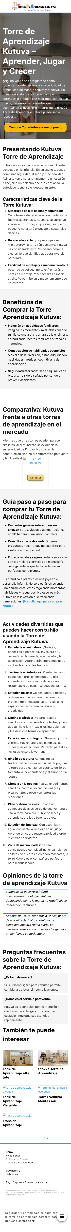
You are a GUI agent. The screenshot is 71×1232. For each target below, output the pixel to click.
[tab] (35, 983)
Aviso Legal (13, 1155)
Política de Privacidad (19, 1162)
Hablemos (12, 1174)
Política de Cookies (18, 1159)
